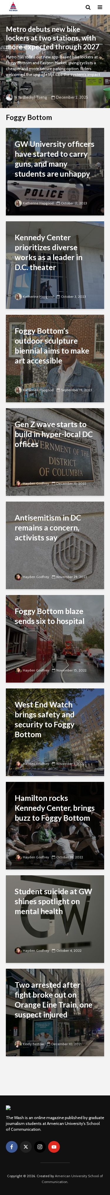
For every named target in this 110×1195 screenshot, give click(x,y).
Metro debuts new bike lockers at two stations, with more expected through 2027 (52, 38)
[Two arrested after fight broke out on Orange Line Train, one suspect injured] (55, 1012)
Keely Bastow (33, 1044)
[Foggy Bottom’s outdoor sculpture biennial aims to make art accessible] (55, 358)
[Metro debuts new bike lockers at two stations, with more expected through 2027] (55, 61)
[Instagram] (40, 1147)
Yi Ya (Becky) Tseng (30, 97)
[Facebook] (12, 1147)
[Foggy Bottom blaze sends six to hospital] (55, 638)
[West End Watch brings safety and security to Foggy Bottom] (55, 732)
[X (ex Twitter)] (26, 1147)
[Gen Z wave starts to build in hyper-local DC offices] (55, 451)
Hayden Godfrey (36, 483)
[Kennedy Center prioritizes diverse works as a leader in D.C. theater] (55, 264)
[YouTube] (54, 1147)
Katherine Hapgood (38, 203)
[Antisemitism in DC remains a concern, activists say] (55, 545)
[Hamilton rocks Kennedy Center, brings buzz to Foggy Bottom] (55, 825)
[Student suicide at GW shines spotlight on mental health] (55, 918)
